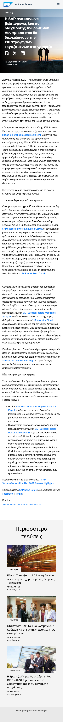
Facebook (7, 494)
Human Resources (11, 504)
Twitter (19, 494)
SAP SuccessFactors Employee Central (22, 229)
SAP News (22, 62)
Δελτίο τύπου (15, 670)
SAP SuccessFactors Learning (17, 360)
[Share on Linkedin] (23, 54)
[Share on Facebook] (6, 54)
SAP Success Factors (31, 504)
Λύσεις (9, 12)
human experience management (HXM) (21, 135)
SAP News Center (28, 490)
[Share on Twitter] (14, 54)
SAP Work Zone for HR (34, 273)
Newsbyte (9, 62)
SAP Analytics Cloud (42, 320)
